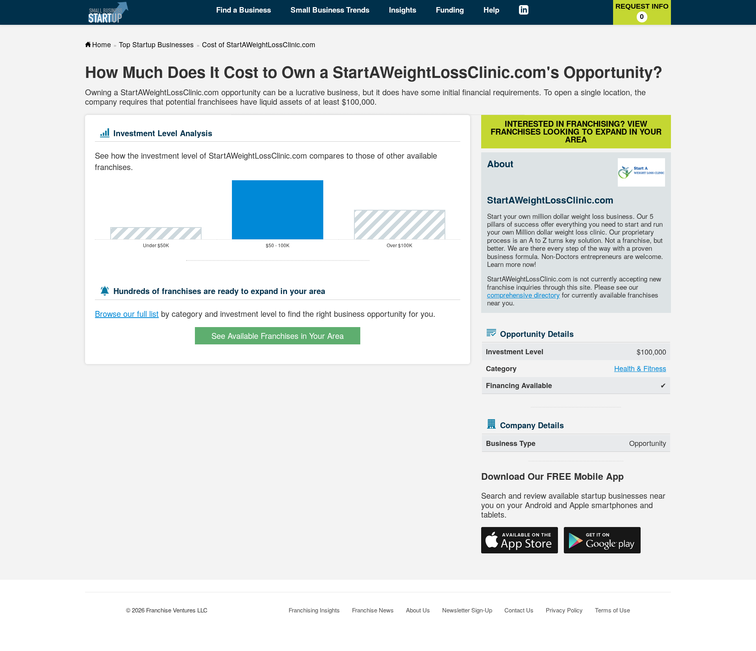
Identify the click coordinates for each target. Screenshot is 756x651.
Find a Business (243, 9)
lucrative (310, 92)
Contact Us (519, 610)
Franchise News (373, 610)
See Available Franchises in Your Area (277, 335)
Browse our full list (127, 313)
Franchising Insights (314, 610)
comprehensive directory (523, 295)
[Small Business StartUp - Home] (108, 12)
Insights (402, 9)
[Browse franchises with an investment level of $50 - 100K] (278, 209)
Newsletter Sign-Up (467, 610)
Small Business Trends (330, 9)
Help (491, 9)
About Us (418, 610)
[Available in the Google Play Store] (602, 540)
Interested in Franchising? (576, 131)
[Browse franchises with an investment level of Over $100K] (399, 224)
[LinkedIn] (531, 11)
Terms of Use (612, 610)
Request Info (642, 11)
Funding (450, 9)
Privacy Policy (564, 610)
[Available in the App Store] (519, 540)
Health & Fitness (640, 368)
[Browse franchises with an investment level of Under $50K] (156, 233)
